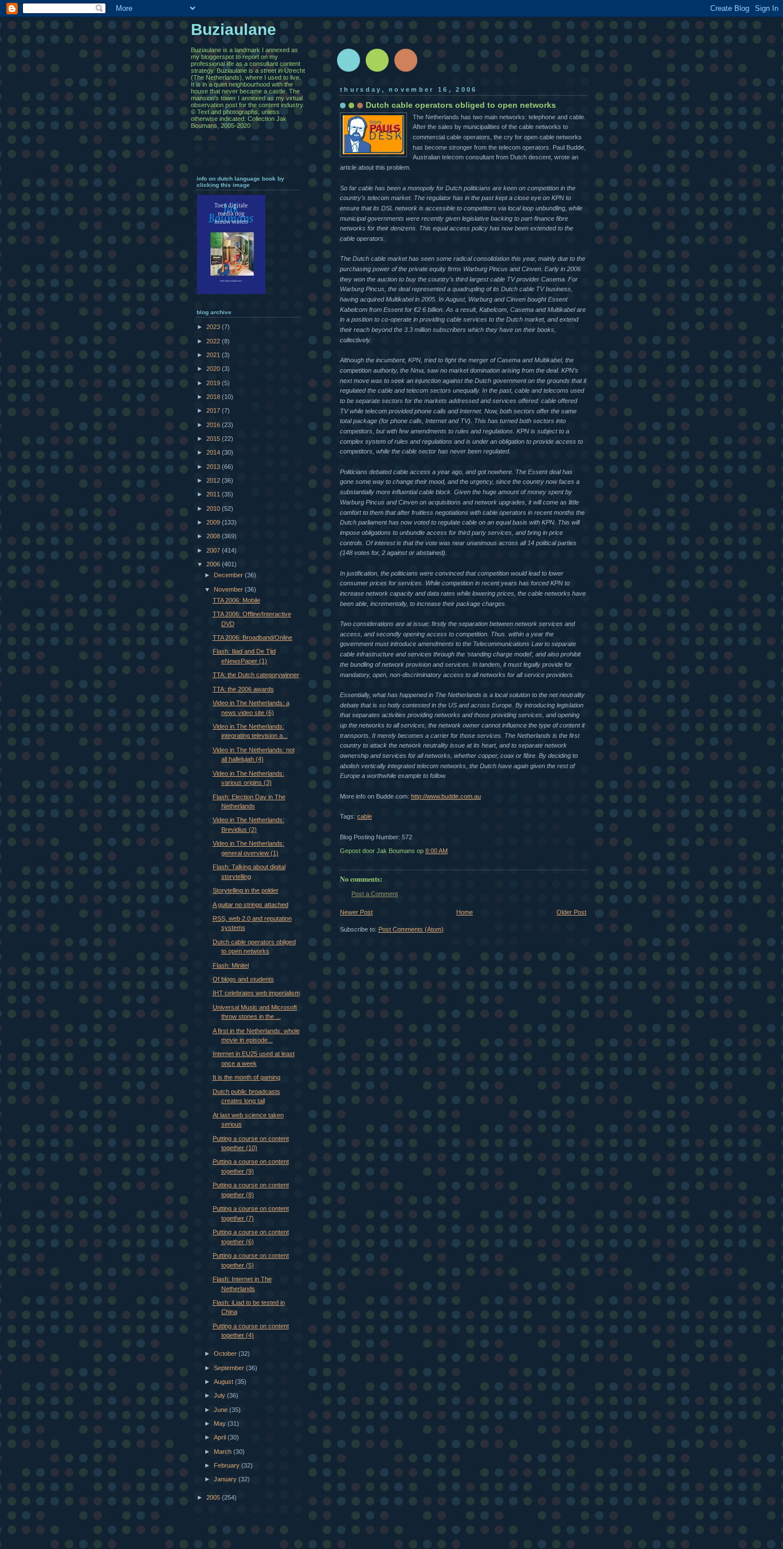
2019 (214, 383)
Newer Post (356, 912)
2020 (214, 368)
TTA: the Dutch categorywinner (256, 674)
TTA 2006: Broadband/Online (252, 637)
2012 (214, 480)
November (229, 589)
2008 (214, 536)
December (229, 575)
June (221, 1409)
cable (364, 816)
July (220, 1395)
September (230, 1367)
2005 (214, 1497)
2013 (214, 466)
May (221, 1423)
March (223, 1451)
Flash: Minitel (231, 965)
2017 (214, 410)
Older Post (571, 912)
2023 (214, 326)
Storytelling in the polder (246, 890)
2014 (214, 452)
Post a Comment (374, 893)
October (226, 1353)
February (227, 1465)
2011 (214, 494)
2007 (214, 550)
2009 (214, 522)
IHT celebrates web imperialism (256, 992)
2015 (214, 438)
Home (464, 912)
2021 (214, 354)
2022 (214, 341)
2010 (214, 508)
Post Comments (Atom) (411, 929)
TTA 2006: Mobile (236, 600)
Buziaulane (233, 29)
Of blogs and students (243, 979)
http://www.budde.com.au (446, 796)
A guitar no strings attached (250, 904)
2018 (214, 396)
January (226, 1479)
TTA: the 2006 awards (243, 689)
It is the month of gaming (246, 1077)
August (224, 1381)
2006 (214, 564)
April (221, 1437)
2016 (214, 424)
